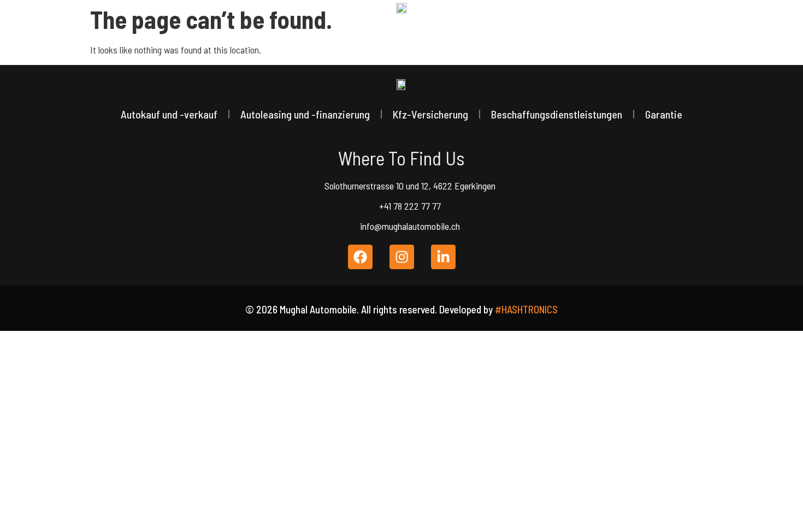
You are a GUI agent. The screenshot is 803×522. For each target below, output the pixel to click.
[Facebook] (360, 257)
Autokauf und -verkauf (169, 114)
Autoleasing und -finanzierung (305, 114)
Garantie (663, 114)
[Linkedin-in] (443, 257)
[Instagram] (401, 257)
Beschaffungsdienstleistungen (556, 114)
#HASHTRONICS (526, 309)
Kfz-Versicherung (430, 114)
